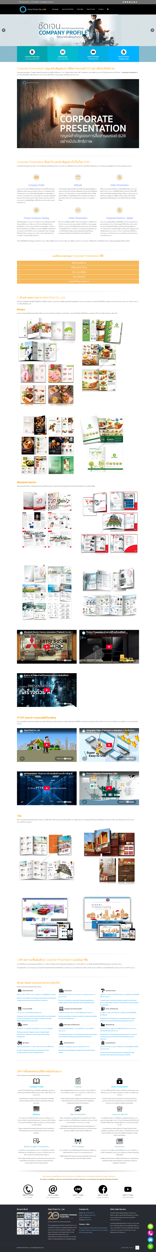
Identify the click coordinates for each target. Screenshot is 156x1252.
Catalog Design (62, 56)
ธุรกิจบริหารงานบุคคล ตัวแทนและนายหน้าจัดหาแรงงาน (74, 1046)
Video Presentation (93, 56)
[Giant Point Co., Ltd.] (33, 9)
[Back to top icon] (137, 1248)
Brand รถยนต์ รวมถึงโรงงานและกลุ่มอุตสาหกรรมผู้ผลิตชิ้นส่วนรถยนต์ (36, 994)
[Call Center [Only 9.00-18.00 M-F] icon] (127, 2)
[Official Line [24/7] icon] (123, 2)
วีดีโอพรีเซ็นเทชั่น (93, 59)
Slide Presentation (123, 56)
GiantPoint (88, 1219)
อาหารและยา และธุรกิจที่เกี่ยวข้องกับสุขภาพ (29, 1012)
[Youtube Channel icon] (129, 2)
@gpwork (118, 1219)
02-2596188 (35, 2)
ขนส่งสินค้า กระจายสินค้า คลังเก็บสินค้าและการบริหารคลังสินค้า (35, 1028)
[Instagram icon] (134, 2)
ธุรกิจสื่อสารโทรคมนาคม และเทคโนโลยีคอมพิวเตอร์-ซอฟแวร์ (76, 1012)
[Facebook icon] (125, 2)
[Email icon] (132, 2)
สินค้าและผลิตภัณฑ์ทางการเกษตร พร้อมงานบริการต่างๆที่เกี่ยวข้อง (35, 1046)
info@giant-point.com (47, 2)
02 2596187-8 (90, 1213)
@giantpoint (87, 1217)
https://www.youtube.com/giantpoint (28, 1199)
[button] (150, 1246)
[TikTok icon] (136, 2)
